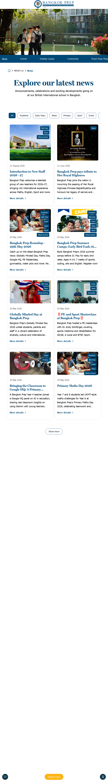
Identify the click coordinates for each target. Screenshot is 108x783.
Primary (67, 115)
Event (91, 115)
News (4, 59)
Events (23, 59)
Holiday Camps (47, 59)
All (12, 115)
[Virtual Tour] (5, 777)
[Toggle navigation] (103, 777)
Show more (54, 431)
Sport (79, 115)
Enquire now (54, 776)
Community (72, 59)
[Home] (54, 4)
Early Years (40, 115)
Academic (24, 115)
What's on (19, 71)
